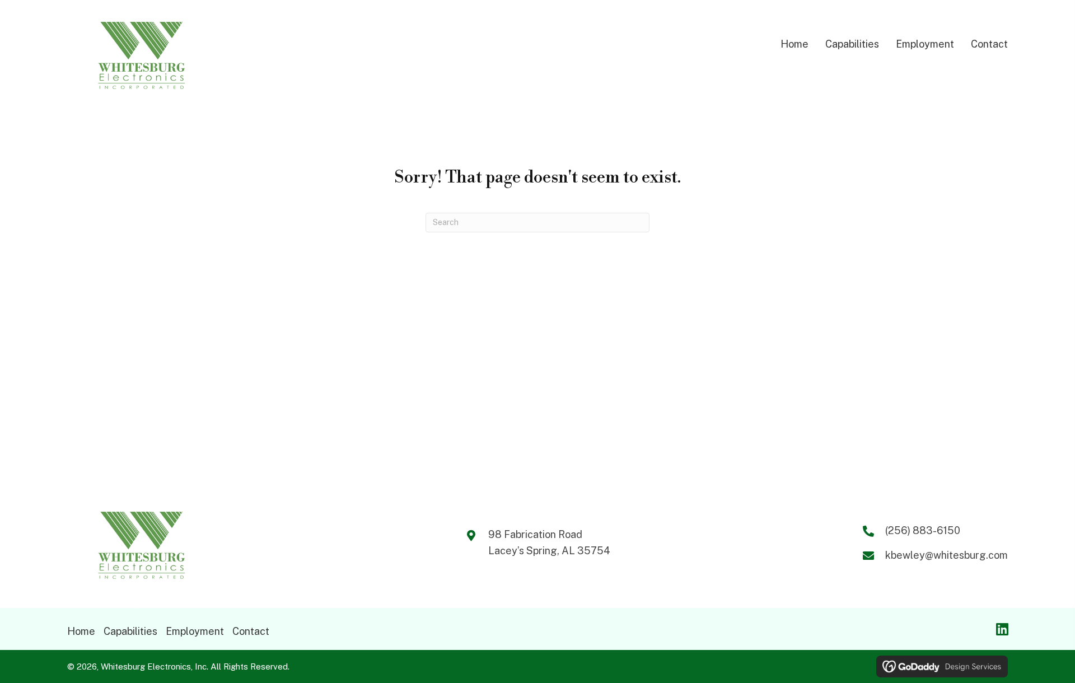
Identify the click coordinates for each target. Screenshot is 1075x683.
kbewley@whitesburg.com (946, 555)
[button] (1002, 628)
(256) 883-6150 (922, 530)
